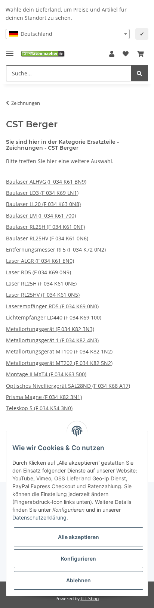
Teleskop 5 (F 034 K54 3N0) (39, 408)
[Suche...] (139, 73)
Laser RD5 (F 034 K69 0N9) (38, 272)
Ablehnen (78, 580)
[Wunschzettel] (125, 54)
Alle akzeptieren (78, 537)
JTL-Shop (90, 598)
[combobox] (68, 34)
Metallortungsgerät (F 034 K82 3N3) (50, 329)
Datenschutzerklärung (39, 517)
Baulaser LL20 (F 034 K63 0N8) (43, 204)
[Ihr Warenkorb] (140, 54)
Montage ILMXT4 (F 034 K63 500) (46, 374)
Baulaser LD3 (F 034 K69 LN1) (42, 192)
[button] (111, 54)
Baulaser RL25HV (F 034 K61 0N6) (47, 238)
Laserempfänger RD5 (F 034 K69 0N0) (52, 306)
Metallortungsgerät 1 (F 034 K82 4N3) (52, 340)
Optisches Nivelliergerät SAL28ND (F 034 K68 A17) (68, 385)
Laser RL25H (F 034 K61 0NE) (41, 283)
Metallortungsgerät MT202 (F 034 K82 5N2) (59, 363)
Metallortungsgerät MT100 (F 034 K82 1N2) (59, 351)
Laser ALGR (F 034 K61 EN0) (40, 260)
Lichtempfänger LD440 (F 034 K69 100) (53, 317)
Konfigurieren (78, 558)
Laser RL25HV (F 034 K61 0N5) (43, 294)
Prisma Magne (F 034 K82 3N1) (44, 396)
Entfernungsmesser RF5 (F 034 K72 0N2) (56, 249)
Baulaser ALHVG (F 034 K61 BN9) (46, 181)
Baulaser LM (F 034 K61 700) (41, 215)
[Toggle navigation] (9, 50)
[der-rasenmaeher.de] (42, 54)
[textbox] (67, 34)
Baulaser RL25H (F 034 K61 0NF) (45, 226)
